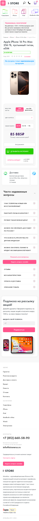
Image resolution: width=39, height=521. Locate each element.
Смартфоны (7, 405)
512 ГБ (24, 126)
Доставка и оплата (9, 380)
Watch (5, 421)
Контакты (6, 396)
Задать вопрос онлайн (19, 262)
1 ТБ (29, 126)
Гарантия (6, 372)
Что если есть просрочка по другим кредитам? (16, 239)
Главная (6, 37)
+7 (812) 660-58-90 (16, 438)
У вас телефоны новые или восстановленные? (15, 204)
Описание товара (11, 287)
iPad (4, 413)
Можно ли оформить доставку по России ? (17, 229)
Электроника (7, 426)
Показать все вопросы (19, 257)
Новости (6, 388)
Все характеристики (12, 275)
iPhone (12, 37)
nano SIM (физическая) (28, 109)
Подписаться (19, 330)
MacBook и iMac (8, 417)
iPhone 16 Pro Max (21, 37)
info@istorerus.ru (12, 447)
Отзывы (7, 269)
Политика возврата (10, 376)
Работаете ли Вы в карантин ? (16, 213)
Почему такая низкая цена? (16, 220)
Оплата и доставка (12, 281)
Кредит (5, 384)
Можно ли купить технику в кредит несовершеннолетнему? (17, 249)
